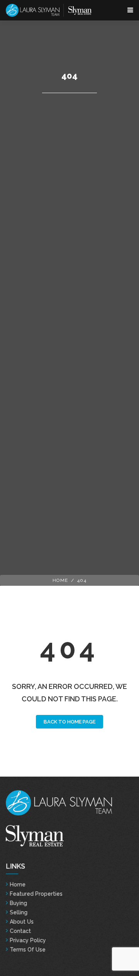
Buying (18, 903)
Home (60, 580)
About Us (22, 922)
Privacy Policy (28, 940)
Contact (20, 931)
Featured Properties (36, 894)
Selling (18, 912)
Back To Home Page (69, 722)
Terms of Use (28, 950)
